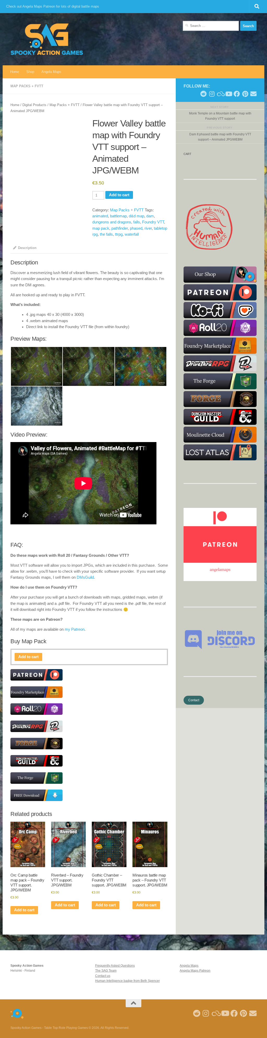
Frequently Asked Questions (115, 965)
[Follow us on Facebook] (237, 94)
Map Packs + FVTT (26, 86)
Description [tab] (27, 248)
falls (136, 222)
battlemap (118, 216)
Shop (30, 72)
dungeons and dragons (111, 222)
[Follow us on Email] (253, 94)
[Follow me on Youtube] (228, 94)
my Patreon (74, 629)
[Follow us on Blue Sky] (220, 94)
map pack (100, 228)
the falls (106, 234)
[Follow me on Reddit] (203, 94)
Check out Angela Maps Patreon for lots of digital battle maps (52, 6)
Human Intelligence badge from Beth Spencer (127, 981)
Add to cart (119, 195)
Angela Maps (51, 72)
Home (14, 72)
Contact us (102, 976)
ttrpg (119, 234)
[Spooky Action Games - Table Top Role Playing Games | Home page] (46, 39)
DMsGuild (85, 577)
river (148, 228)
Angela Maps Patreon (195, 970)
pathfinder (119, 228)
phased (136, 228)
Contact (193, 700)
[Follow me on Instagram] (212, 94)
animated (100, 216)
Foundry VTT (153, 222)
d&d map (136, 216)
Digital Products (34, 105)
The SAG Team (106, 970)
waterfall (132, 234)
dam (150, 216)
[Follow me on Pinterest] (245, 94)
